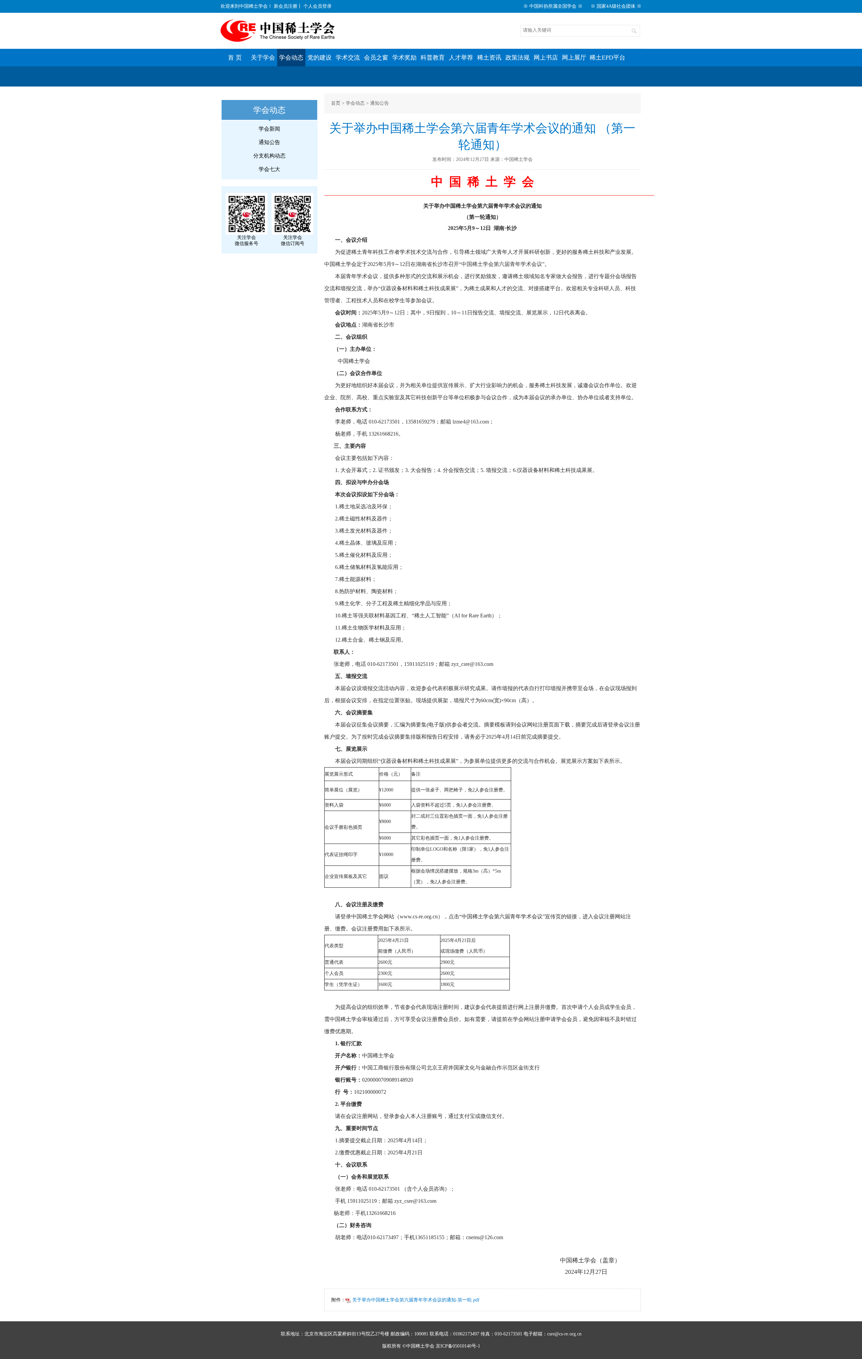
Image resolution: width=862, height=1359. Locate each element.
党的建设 (319, 57)
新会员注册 (285, 6)
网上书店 (546, 57)
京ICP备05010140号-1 (458, 1346)
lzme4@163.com (471, 421)
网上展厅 (574, 57)
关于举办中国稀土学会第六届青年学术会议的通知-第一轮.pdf (415, 1299)
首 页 (235, 57)
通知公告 (269, 142)
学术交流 (348, 57)
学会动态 (291, 57)
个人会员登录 (317, 6)
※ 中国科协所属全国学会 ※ (553, 6)
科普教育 (433, 57)
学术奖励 (404, 57)
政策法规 (517, 57)
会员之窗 (376, 57)
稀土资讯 (489, 57)
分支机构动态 (269, 156)
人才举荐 (461, 57)
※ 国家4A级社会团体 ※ (616, 6)
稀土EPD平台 (607, 57)
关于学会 (263, 57)
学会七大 (269, 169)
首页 (335, 103)
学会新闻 (269, 129)
